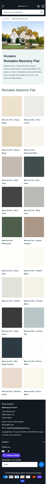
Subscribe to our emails (11, 460)
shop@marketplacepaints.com (18, 428)
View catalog (3, 6)
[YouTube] (3, 451)
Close (23, 441)
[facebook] (8, 451)
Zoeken (41, 12)
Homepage (5, 19)
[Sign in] (38, 6)
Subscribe (41, 464)
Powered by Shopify (33, 473)
